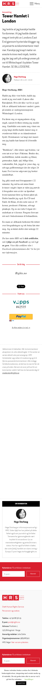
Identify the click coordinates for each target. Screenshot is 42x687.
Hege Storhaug (20, 77)
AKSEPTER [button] (21, 683)
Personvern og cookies (10, 611)
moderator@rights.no (10, 373)
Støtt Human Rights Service (13, 607)
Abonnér (33, 574)
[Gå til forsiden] (13, 597)
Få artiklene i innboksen (16, 568)
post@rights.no (14, 622)
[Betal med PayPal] (21, 317)
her (35, 248)
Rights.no (21, 273)
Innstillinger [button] (29, 679)
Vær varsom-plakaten (19, 642)
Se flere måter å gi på (20, 327)
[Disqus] (21, 406)
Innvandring (6, 12)
